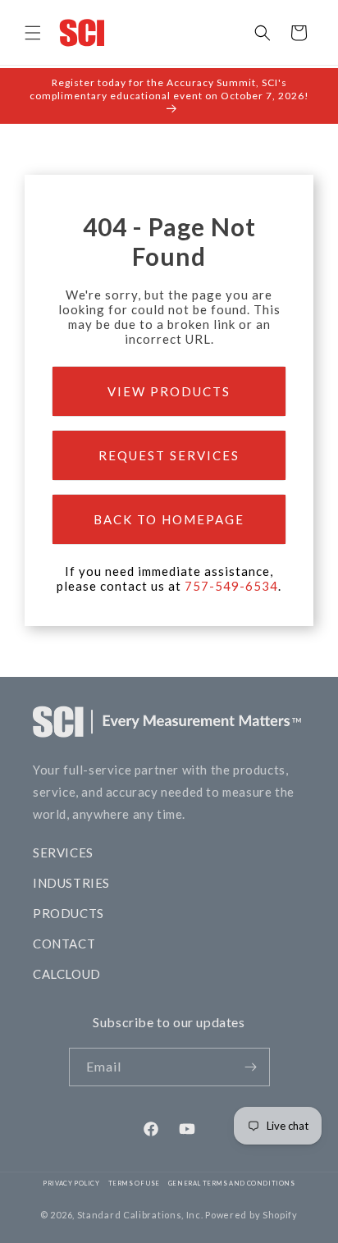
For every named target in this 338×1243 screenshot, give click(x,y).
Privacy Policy (71, 1183)
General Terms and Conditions (231, 1183)
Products (68, 913)
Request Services (169, 455)
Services (63, 852)
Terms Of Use (134, 1183)
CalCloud (67, 974)
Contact (64, 943)
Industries (71, 882)
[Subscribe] (251, 1067)
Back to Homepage (169, 519)
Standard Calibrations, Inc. (140, 1214)
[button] (33, 33)
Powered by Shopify (251, 1214)
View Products (169, 391)
